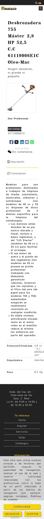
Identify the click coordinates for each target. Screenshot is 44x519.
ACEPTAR (32, 514)
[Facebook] (12, 143)
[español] (39, 3)
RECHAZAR (12, 514)
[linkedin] (22, 143)
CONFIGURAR (22, 507)
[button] (41, 8)
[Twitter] (17, 143)
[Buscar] (36, 3)
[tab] (22, 162)
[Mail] (27, 143)
